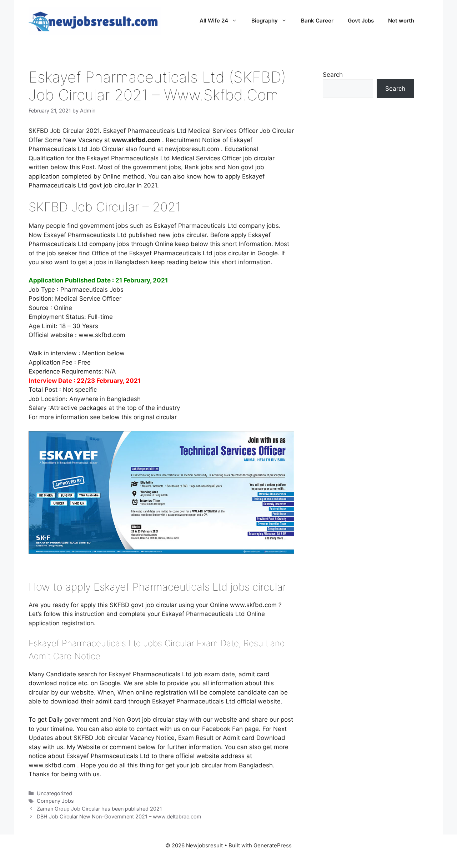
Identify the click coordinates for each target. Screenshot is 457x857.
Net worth (401, 20)
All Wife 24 (214, 20)
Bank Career (317, 20)
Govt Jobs (361, 20)
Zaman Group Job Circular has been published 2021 (99, 809)
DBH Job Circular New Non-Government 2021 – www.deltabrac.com (119, 816)
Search (333, 74)
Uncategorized (54, 793)
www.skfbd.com (101, 335)
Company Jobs (55, 801)
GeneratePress (272, 845)
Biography (264, 20)
